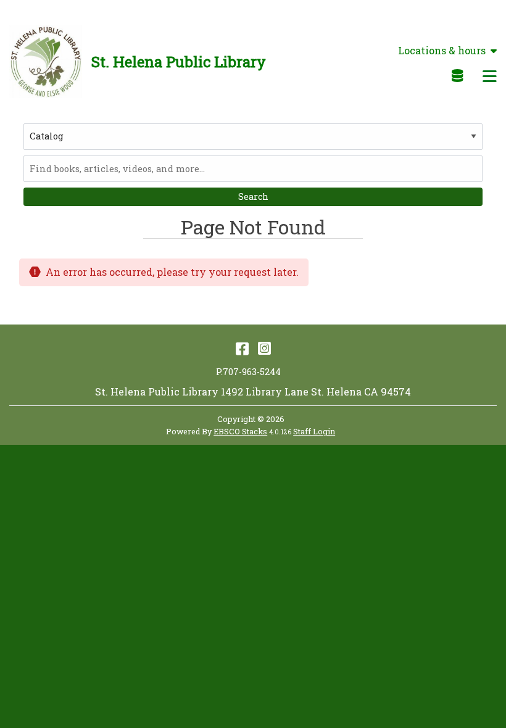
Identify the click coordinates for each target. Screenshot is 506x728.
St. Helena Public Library (178, 61)
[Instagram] (264, 348)
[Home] (45, 61)
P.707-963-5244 (248, 372)
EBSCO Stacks (240, 431)
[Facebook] (242, 348)
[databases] (458, 75)
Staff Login (314, 431)
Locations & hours (442, 51)
